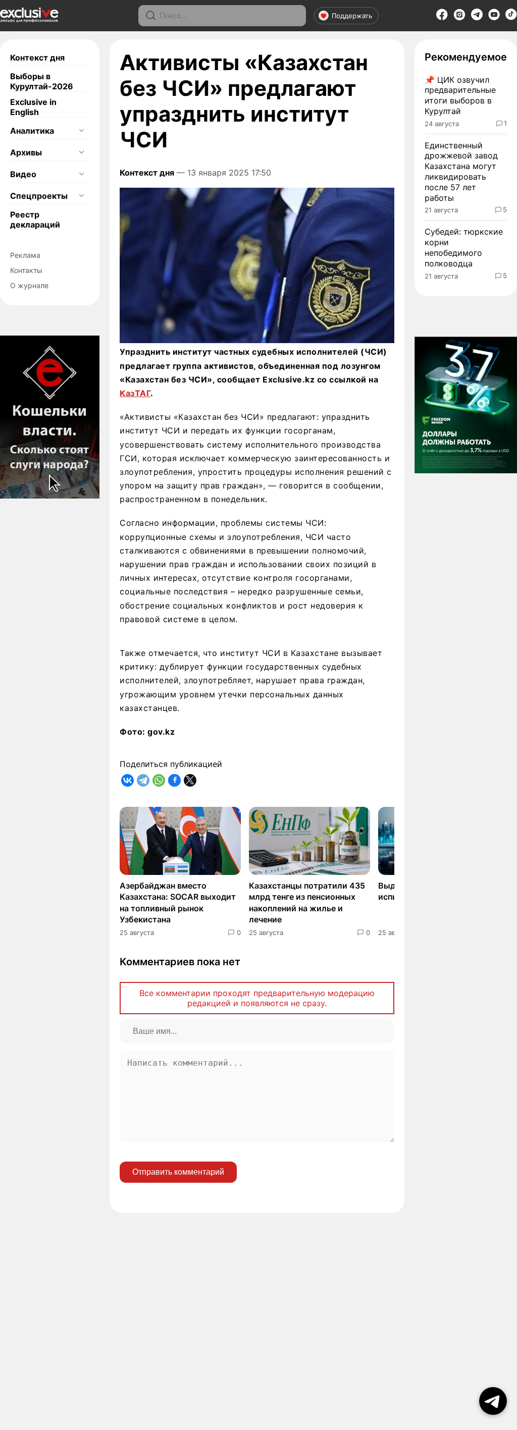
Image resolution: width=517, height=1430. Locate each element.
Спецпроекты (39, 196)
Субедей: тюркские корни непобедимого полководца (464, 247)
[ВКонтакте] (127, 780)
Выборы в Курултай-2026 (41, 81)
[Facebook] (442, 18)
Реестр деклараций (35, 219)
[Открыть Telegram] (493, 1401)
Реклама (25, 255)
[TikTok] (511, 17)
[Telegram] (477, 17)
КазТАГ (135, 393)
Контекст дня (37, 57)
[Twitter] (190, 780)
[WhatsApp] (158, 780)
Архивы (26, 152)
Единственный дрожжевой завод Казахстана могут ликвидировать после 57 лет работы (461, 171)
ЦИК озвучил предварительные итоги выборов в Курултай (460, 95)
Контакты (26, 270)
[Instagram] (459, 18)
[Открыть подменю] (81, 131)
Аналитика (32, 131)
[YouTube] (494, 18)
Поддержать (352, 16)
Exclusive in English (33, 107)
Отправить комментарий (178, 1172)
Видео (23, 174)
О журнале (29, 285)
